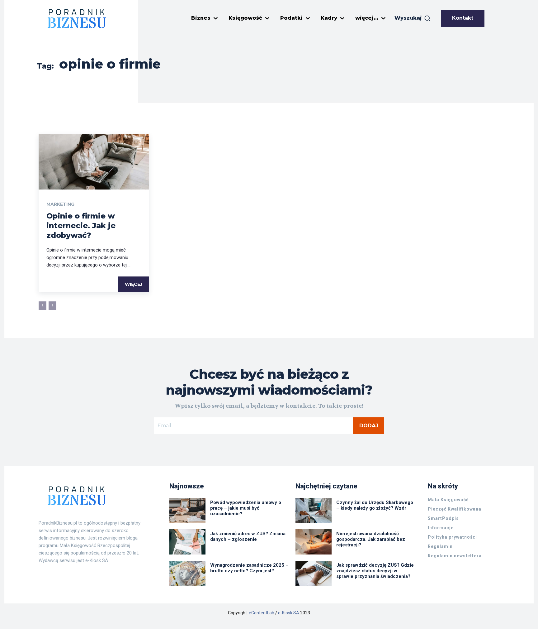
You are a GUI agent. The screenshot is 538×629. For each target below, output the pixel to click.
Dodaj (368, 426)
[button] (412, 18)
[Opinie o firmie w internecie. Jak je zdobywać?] (94, 162)
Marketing (60, 204)
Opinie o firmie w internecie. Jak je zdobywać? (81, 225)
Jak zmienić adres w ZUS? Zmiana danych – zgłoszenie (248, 536)
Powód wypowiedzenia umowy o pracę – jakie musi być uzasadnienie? (245, 508)
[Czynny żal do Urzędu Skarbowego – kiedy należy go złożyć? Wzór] (313, 510)
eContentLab (261, 612)
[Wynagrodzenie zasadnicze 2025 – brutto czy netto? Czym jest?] (187, 573)
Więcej (133, 284)
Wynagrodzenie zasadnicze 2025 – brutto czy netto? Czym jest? (249, 568)
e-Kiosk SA (288, 612)
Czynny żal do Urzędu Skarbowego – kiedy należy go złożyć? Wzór (374, 505)
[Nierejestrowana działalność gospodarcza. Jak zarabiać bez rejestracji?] (313, 542)
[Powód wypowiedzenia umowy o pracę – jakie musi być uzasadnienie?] (187, 510)
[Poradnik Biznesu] (77, 18)
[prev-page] (42, 305)
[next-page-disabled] (52, 305)
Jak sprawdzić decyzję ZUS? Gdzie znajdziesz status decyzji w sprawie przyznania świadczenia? (375, 570)
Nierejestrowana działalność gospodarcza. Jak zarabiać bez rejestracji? (370, 539)
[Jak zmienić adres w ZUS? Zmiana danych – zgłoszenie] (187, 542)
